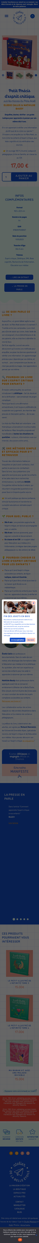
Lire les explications (17, 640)
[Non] (36, 1235)
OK (20, 1240)
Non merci (31, 640)
